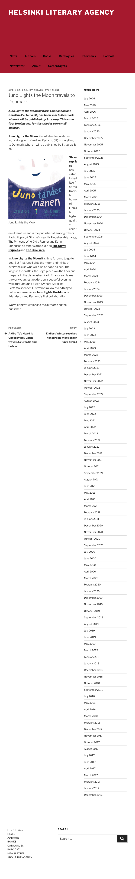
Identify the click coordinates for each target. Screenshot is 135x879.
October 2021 (92, 466)
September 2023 (93, 315)
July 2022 (89, 407)
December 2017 (93, 729)
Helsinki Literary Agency (61, 12)
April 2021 (89, 499)
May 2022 (89, 420)
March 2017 (91, 775)
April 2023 (90, 348)
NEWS (11, 833)
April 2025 (90, 190)
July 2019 (89, 630)
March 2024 (91, 275)
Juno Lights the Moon (23, 136)
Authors (30, 56)
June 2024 (90, 256)
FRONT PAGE (15, 829)
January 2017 (91, 788)
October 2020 (92, 538)
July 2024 (89, 249)
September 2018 (93, 689)
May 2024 (90, 262)
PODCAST (13, 849)
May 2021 (89, 492)
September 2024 (93, 236)
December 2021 (93, 453)
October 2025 (92, 151)
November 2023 (93, 302)
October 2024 (92, 229)
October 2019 (92, 610)
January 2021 (91, 518)
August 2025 (91, 164)
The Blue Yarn (35, 250)
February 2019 (92, 656)
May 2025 (90, 183)
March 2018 (91, 715)
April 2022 (90, 426)
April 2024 (90, 269)
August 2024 (91, 243)
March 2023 (91, 354)
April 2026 (90, 111)
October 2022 (92, 387)
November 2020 (93, 531)
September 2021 (93, 472)
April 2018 (90, 709)
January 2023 (91, 367)
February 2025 (92, 203)
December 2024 (93, 216)
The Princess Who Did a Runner (28, 241)
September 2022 (93, 394)
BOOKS (11, 841)
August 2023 (91, 321)
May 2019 (89, 643)
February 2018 (92, 722)
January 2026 (91, 131)
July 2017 (89, 755)
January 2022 (91, 446)
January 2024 (91, 289)
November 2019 (93, 604)
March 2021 (91, 505)
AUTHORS (13, 837)
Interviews (89, 56)
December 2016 (93, 794)
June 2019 (90, 637)
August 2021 (91, 479)
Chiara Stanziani (46, 90)
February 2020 (92, 584)
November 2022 (93, 380)
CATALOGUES (15, 845)
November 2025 (93, 144)
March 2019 (91, 650)
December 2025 (93, 137)
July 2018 (89, 696)
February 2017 (92, 781)
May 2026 (90, 105)
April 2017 (89, 768)
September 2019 (93, 617)
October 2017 (92, 742)
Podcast (108, 56)
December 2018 (93, 669)
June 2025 (90, 177)
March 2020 (91, 578)
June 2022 (90, 413)
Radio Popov (16, 237)
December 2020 (93, 525)
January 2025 (91, 210)
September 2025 (93, 157)
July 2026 (89, 98)
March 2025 (91, 197)
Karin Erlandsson (54, 275)
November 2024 (93, 223)
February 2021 (92, 512)
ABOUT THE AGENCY (19, 857)
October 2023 (92, 308)
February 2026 (92, 124)
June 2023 (90, 334)
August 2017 (91, 748)
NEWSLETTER (16, 853)
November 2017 (93, 735)
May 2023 (90, 341)
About (36, 66)
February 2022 (92, 440)
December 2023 (93, 295)
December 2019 (93, 597)
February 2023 (92, 361)
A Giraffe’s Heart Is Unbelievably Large (51, 237)
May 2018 (89, 702)
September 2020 (94, 545)
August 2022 (91, 400)
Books (47, 56)
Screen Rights (57, 66)
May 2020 (90, 564)
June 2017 (90, 761)
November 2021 (93, 459)
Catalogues (66, 56)
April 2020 (90, 571)
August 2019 (91, 624)
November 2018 (93, 676)
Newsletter (17, 66)
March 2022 (91, 433)
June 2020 (90, 558)
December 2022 (93, 374)
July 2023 (89, 328)
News (13, 56)
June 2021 (90, 485)
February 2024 (92, 282)
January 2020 (92, 591)
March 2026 (91, 118)
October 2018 (92, 683)
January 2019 (91, 663)
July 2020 (89, 551)
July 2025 (89, 170)
